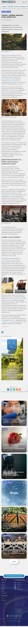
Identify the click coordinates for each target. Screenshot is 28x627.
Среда (3, 587)
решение (11, 90)
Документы (4, 593)
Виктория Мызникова (6, 336)
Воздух (23, 6)
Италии (13, 298)
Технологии (5, 326)
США (8, 298)
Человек (10, 6)
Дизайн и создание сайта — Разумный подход (18, 622)
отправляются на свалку (8, 194)
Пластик (17, 6)
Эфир (2, 591)
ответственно (5, 185)
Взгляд (3, 584)
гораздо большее (6, 322)
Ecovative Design (14, 260)
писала (20, 245)
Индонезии (20, 298)
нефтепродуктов (6, 79)
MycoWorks (4, 260)
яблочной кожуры (18, 250)
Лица (2, 589)
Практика (3, 586)
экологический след (14, 80)
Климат (4, 6)
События (3, 582)
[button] (23, 2)
